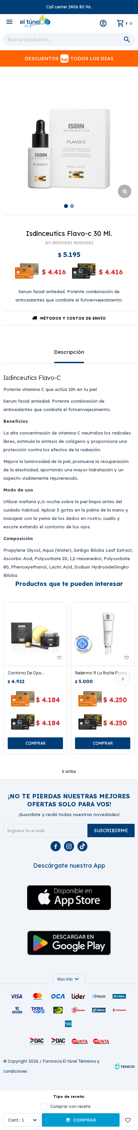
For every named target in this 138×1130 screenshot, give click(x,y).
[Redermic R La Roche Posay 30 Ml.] (102, 634)
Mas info (69, 979)
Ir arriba (69, 771)
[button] (123, 678)
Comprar (84, 1120)
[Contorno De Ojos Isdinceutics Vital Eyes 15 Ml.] (35, 634)
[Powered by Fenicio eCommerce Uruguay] (125, 1066)
